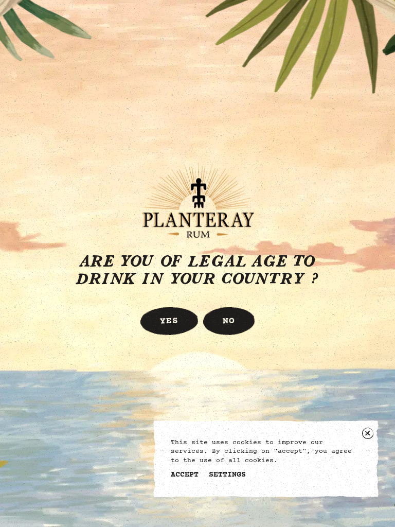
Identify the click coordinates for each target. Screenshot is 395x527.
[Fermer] (367, 433)
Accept (185, 475)
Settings (227, 475)
